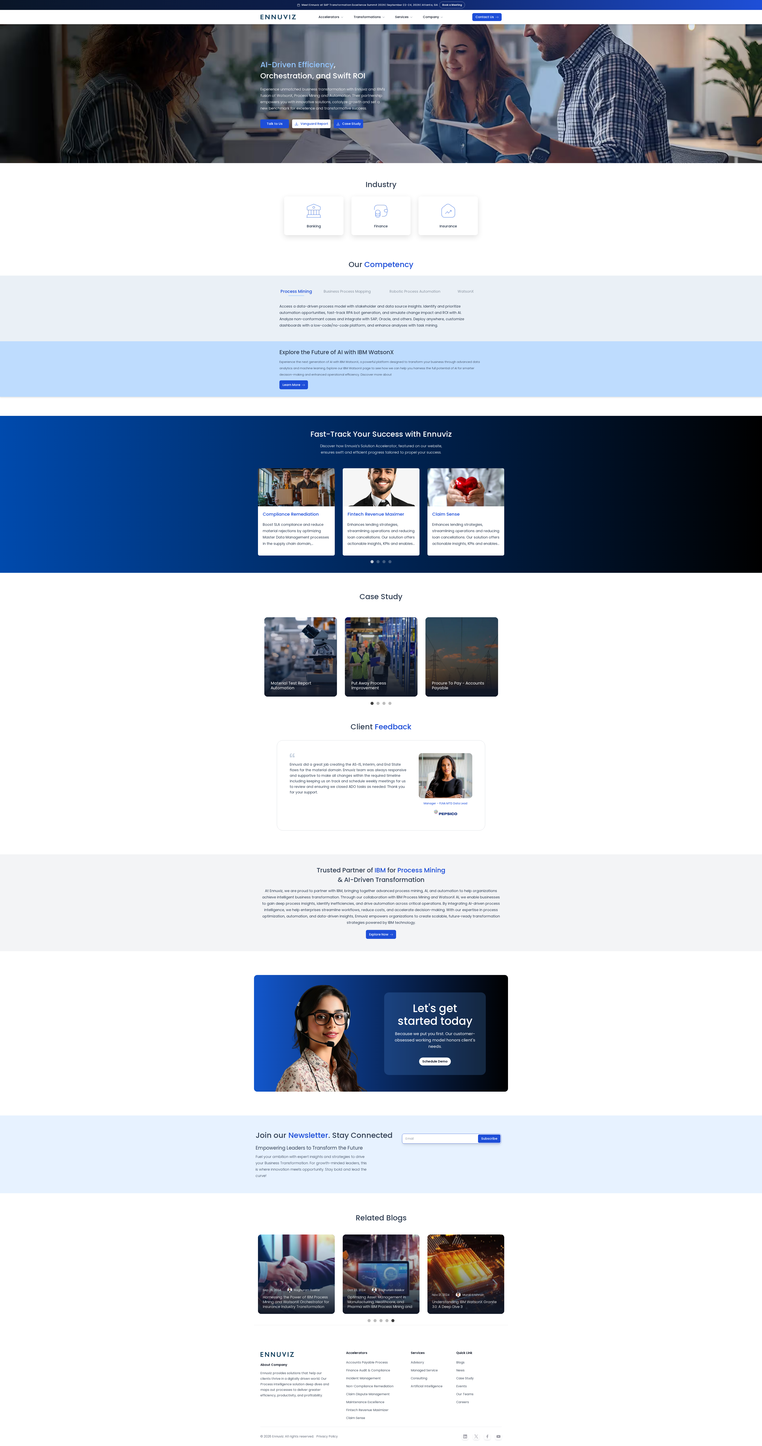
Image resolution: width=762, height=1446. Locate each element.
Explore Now (379, 934)
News (460, 1370)
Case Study (351, 123)
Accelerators (328, 17)
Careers (462, 1402)
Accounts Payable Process (367, 1362)
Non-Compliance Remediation (370, 1386)
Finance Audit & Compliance (368, 1370)
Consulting (419, 1378)
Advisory (417, 1362)
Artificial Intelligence (427, 1386)
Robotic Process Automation (415, 291)
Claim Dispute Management (368, 1394)
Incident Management (363, 1378)
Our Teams (464, 1394)
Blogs (460, 1362)
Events (461, 1386)
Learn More (292, 385)
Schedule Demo (435, 1061)
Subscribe (489, 1138)
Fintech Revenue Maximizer (367, 1410)
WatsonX (466, 291)
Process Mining (296, 291)
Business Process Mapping (347, 291)
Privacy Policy (327, 1436)
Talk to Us (275, 123)
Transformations (367, 17)
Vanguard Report (314, 123)
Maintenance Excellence (365, 1402)
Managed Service (424, 1370)
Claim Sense (355, 1418)
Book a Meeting (452, 5)
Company (431, 17)
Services (402, 17)
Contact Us (485, 17)
